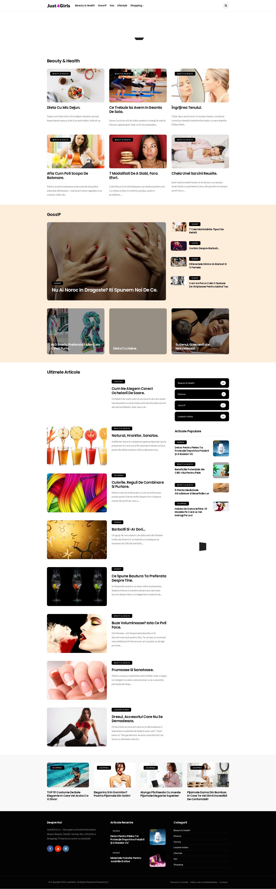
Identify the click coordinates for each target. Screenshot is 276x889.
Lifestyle (122, 5)
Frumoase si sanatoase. (132, 669)
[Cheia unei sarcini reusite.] (200, 151)
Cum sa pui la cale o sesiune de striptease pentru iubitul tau (208, 284)
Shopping (136, 5)
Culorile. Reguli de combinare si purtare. (138, 484)
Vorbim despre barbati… (204, 248)
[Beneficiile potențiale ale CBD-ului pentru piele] (221, 470)
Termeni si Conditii (179, 882)
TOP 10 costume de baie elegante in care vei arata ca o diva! (67, 795)
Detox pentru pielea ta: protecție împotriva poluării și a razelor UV (192, 451)
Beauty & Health (85, 5)
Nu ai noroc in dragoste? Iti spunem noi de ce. (104, 289)
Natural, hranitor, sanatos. (135, 435)
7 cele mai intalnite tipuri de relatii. (206, 230)
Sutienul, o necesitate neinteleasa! (193, 346)
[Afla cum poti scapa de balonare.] (75, 151)
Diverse (180, 442)
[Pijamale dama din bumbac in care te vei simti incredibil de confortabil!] (208, 775)
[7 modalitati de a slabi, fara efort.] (138, 151)
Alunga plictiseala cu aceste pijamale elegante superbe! (160, 794)
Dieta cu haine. (125, 348)
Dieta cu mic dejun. (63, 107)
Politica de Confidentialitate (203, 882)
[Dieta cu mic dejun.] (75, 85)
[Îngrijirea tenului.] (200, 85)
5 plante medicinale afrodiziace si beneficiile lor (192, 491)
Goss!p (102, 5)
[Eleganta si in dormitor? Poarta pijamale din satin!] (115, 775)
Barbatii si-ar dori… (128, 529)
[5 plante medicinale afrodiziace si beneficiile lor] (221, 487)
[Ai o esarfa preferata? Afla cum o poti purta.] (75, 331)
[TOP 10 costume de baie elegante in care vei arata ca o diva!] (68, 775)
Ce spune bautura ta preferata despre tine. (139, 578)
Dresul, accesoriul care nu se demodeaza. (137, 718)
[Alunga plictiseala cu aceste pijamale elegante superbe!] (161, 775)
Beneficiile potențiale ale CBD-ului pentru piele (190, 471)
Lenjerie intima (121, 709)
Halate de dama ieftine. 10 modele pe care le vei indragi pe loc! (191, 512)
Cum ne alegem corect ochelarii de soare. (132, 390)
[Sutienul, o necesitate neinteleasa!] (200, 331)
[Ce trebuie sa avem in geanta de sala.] (138, 85)
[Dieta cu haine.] (138, 331)
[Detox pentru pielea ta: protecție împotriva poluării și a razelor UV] (221, 448)
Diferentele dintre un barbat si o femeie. (207, 265)
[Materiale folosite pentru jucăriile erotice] (158, 859)
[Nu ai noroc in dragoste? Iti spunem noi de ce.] (106, 261)
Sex (112, 5)
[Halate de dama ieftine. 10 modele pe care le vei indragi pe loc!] (221, 506)
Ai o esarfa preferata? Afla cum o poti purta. (75, 346)
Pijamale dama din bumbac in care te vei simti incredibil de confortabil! (207, 795)
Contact (223, 882)
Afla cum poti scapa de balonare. (67, 175)
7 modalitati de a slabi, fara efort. (133, 175)
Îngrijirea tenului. (187, 107)
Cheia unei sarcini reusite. (194, 173)
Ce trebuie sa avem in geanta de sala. (135, 109)
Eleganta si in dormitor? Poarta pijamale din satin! (112, 794)
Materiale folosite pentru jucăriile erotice (125, 859)
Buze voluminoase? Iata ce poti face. (139, 625)
